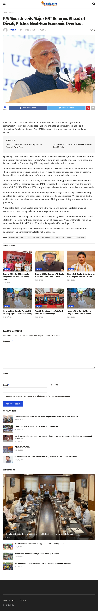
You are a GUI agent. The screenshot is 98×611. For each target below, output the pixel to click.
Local (7, 269)
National (12, 13)
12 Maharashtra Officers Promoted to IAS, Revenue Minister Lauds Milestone (46, 457)
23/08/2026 (71, 280)
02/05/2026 (19, 557)
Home (5, 13)
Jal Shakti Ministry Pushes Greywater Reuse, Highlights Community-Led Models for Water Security (43, 534)
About (14, 600)
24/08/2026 (7, 283)
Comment (8, 341)
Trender (23, 600)
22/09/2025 (9, 537)
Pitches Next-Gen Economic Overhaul (24, 237)
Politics (43, 30)
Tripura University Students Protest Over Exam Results (37, 426)
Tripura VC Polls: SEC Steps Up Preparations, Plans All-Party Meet (16, 277)
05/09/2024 (19, 429)
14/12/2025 (19, 547)
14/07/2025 (19, 460)
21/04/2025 (19, 420)
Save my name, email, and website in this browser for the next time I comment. (39, 396)
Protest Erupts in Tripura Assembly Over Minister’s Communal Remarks (43, 564)
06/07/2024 (19, 442)
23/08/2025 (24, 30)
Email (6, 385)
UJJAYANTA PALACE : (22, 447)
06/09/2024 (19, 567)
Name (6, 373)
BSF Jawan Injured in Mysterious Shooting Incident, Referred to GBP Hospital (46, 417)
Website (54, 385)
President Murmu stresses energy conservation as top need (39, 544)
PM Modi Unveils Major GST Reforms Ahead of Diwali (63, 237)
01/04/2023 (19, 450)
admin (13, 30)
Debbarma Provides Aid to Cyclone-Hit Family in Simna (37, 554)
